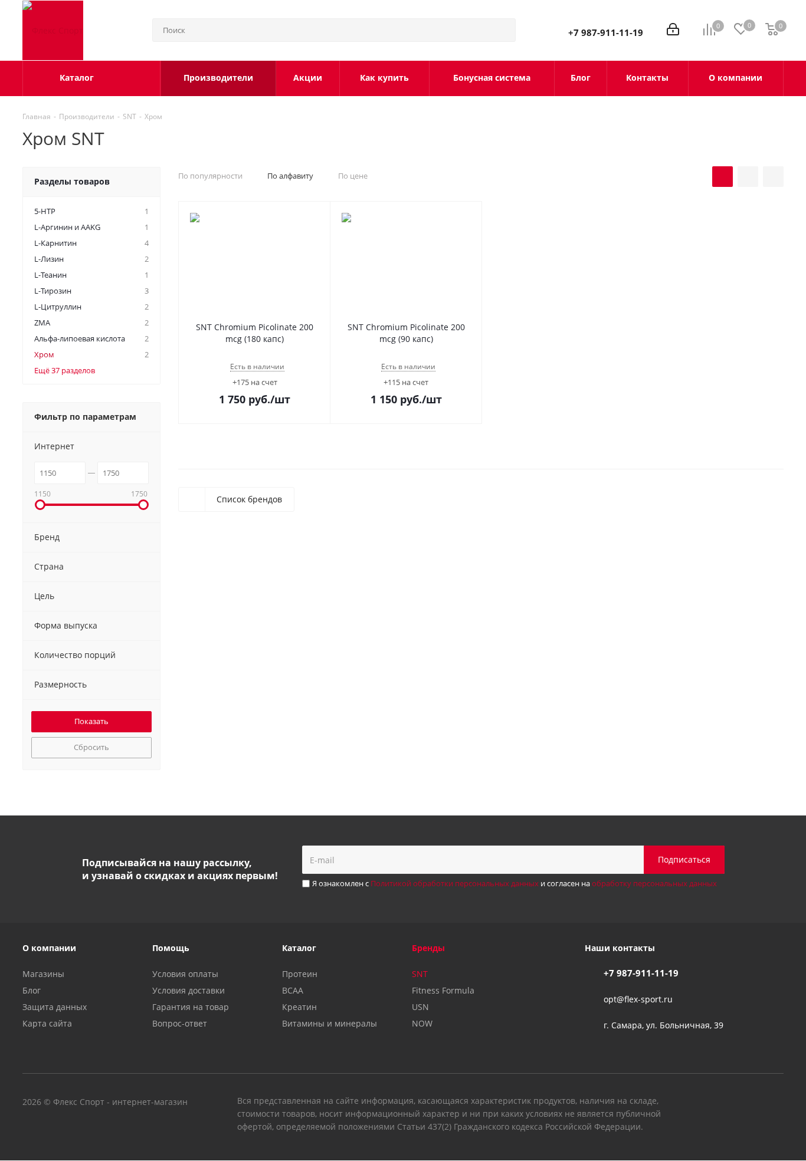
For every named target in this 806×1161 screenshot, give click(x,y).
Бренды (428, 947)
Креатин (299, 1006)
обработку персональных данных (654, 883)
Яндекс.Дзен (775, 1102)
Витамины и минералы (329, 1023)
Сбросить (91, 747)
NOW (422, 1023)
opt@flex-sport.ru (638, 999)
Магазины (43, 973)
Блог (31, 990)
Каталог (299, 947)
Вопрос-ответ (179, 1023)
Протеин (299, 973)
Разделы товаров (72, 181)
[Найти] (501, 30)
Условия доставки (188, 990)
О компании (49, 947)
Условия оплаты (185, 973)
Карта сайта (47, 1023)
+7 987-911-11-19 (605, 32)
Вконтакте (716, 1102)
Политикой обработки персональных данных (455, 883)
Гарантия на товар (190, 1006)
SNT (420, 973)
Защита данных (54, 1006)
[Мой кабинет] (673, 30)
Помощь (170, 947)
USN (420, 1006)
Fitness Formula (443, 990)
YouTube (745, 1102)
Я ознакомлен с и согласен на (514, 883)
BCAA (292, 990)
